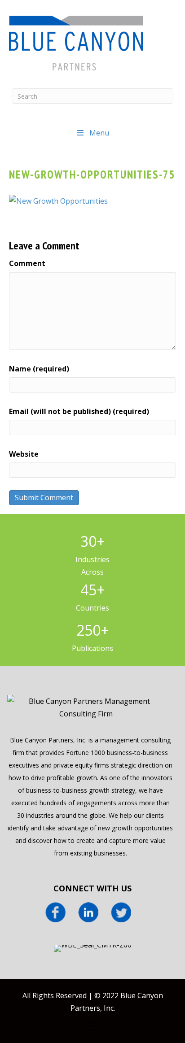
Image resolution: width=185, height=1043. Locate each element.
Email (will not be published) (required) (79, 411)
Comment (27, 263)
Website (24, 454)
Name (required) (39, 369)
